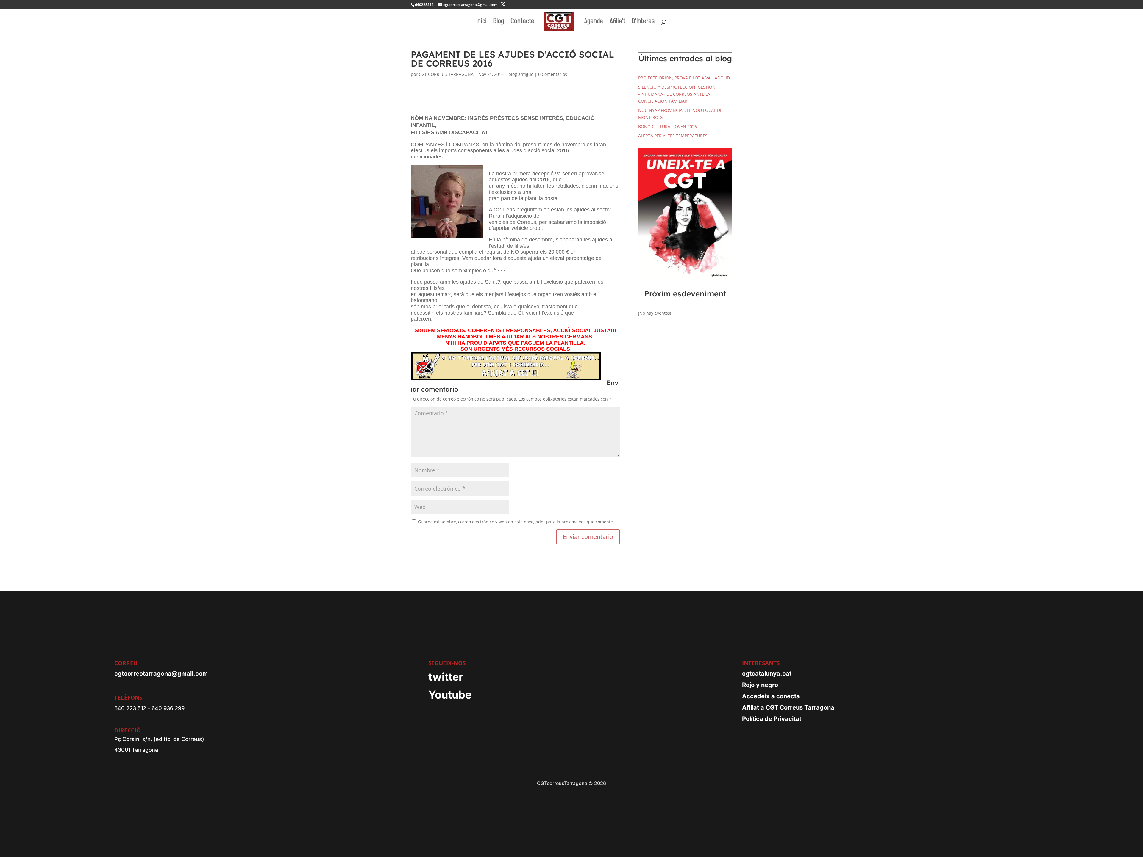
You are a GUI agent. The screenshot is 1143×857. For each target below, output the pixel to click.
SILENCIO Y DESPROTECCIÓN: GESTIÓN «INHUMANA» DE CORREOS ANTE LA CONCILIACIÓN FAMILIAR (677, 94)
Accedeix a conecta (771, 696)
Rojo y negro (760, 684)
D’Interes (643, 22)
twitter (445, 676)
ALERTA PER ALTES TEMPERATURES (673, 136)
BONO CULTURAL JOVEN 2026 (667, 126)
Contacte (522, 22)
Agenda (593, 22)
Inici (481, 22)
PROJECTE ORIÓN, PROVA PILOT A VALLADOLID (684, 78)
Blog (498, 22)
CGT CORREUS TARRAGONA (446, 74)
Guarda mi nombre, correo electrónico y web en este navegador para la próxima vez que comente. (516, 522)
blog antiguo (520, 74)
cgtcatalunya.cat (766, 673)
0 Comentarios (552, 74)
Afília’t (617, 22)
